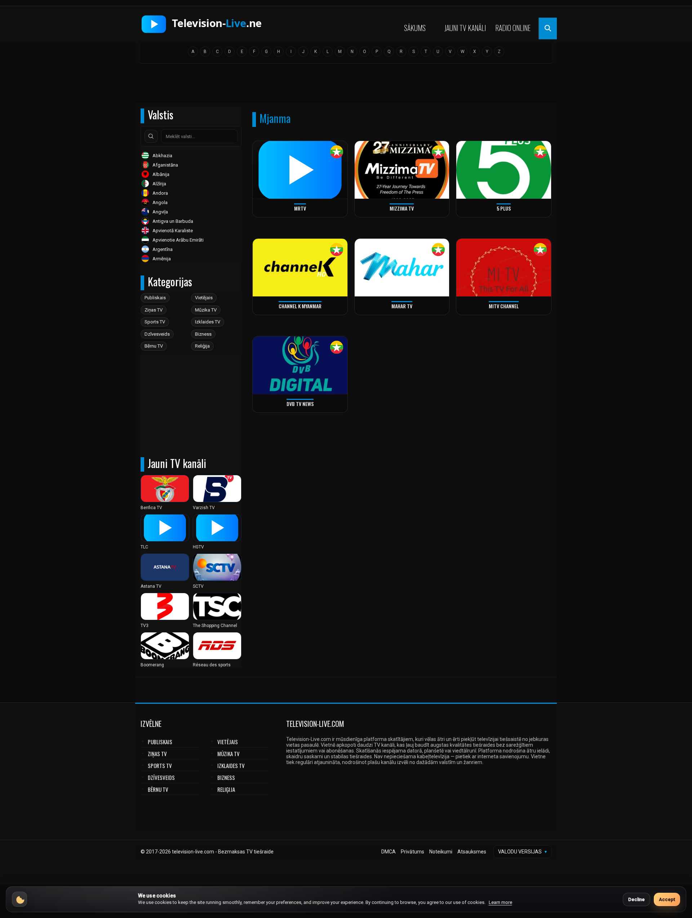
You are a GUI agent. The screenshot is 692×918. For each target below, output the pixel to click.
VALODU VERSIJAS (522, 852)
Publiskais (155, 297)
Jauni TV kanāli (465, 27)
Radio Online (513, 27)
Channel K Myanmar (300, 306)
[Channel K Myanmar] (300, 267)
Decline (636, 899)
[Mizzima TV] (402, 170)
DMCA (388, 852)
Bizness (203, 334)
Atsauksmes (471, 852)
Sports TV (155, 322)
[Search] (151, 136)
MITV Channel (504, 306)
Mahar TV (401, 306)
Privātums (412, 852)
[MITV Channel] (503, 267)
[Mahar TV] (402, 267)
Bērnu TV (154, 346)
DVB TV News (300, 403)
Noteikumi (440, 852)
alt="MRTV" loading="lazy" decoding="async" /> (282, 215)
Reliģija (202, 346)
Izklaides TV (207, 322)
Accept (667, 899)
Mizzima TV (402, 208)
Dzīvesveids (157, 334)
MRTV (300, 208)
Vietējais (204, 297)
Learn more (500, 902)
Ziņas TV (154, 310)
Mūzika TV (206, 310)
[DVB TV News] (300, 365)
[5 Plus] (503, 170)
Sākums (415, 27)
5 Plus (504, 208)
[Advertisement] (346, 85)
